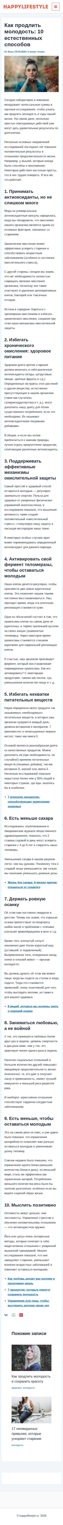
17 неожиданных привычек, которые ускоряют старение (26, 1434)
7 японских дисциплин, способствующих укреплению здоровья (29, 801)
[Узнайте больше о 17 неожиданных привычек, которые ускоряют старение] (32, 1410)
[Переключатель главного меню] (56, 7)
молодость (29, 1387)
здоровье (17, 1387)
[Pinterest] (21, 1315)
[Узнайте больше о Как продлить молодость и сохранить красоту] (32, 1357)
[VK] (6, 1315)
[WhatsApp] (13, 1315)
